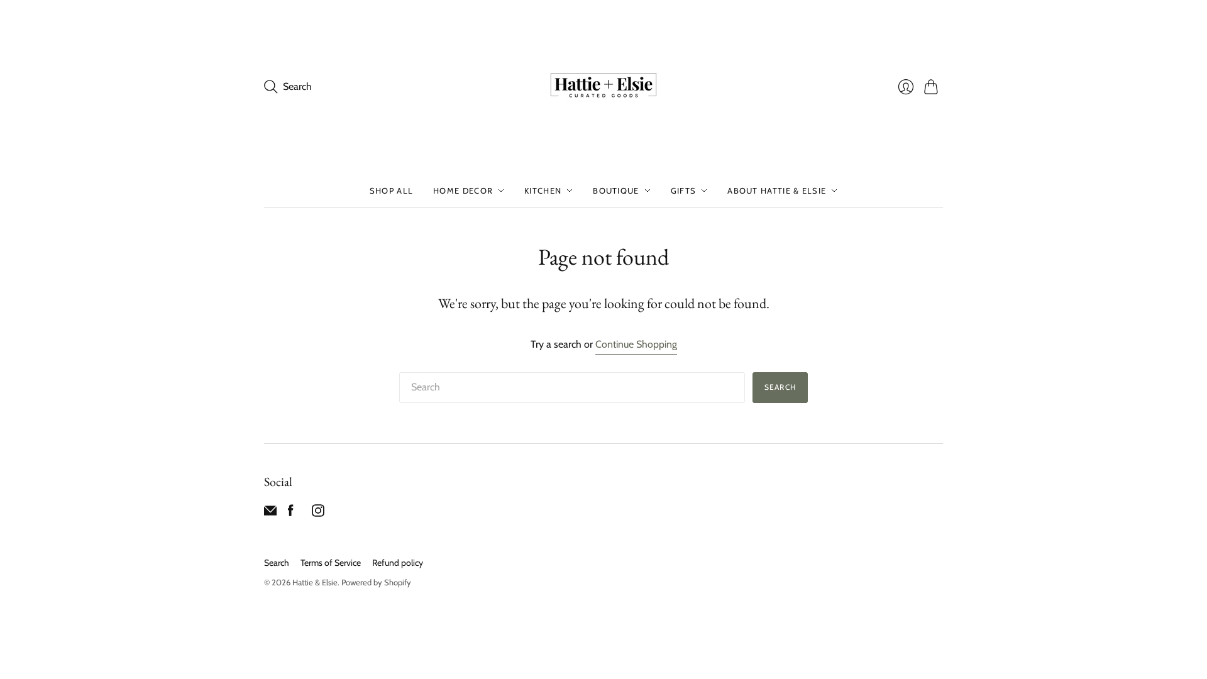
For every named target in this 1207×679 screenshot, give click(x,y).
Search (780, 387)
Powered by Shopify (376, 582)
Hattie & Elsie (315, 582)
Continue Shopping (636, 344)
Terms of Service (330, 562)
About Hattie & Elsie (776, 190)
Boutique (616, 190)
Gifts (684, 190)
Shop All (391, 190)
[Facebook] (291, 513)
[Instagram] (318, 513)
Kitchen (542, 190)
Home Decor (463, 190)
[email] (270, 513)
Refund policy (397, 562)
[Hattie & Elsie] (603, 86)
